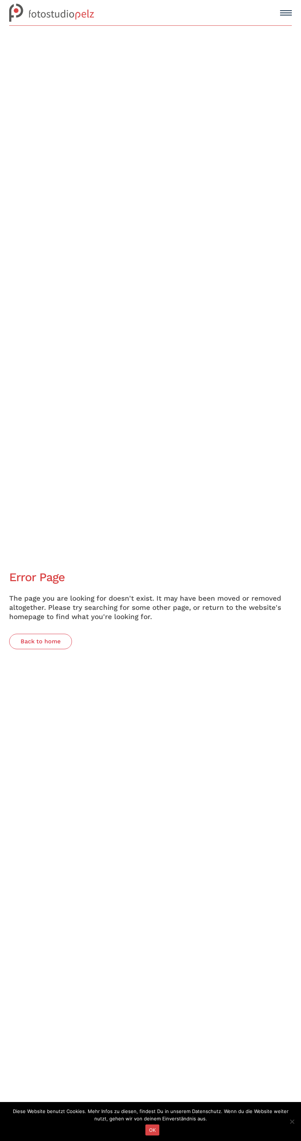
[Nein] (291, 1121)
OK (152, 1130)
